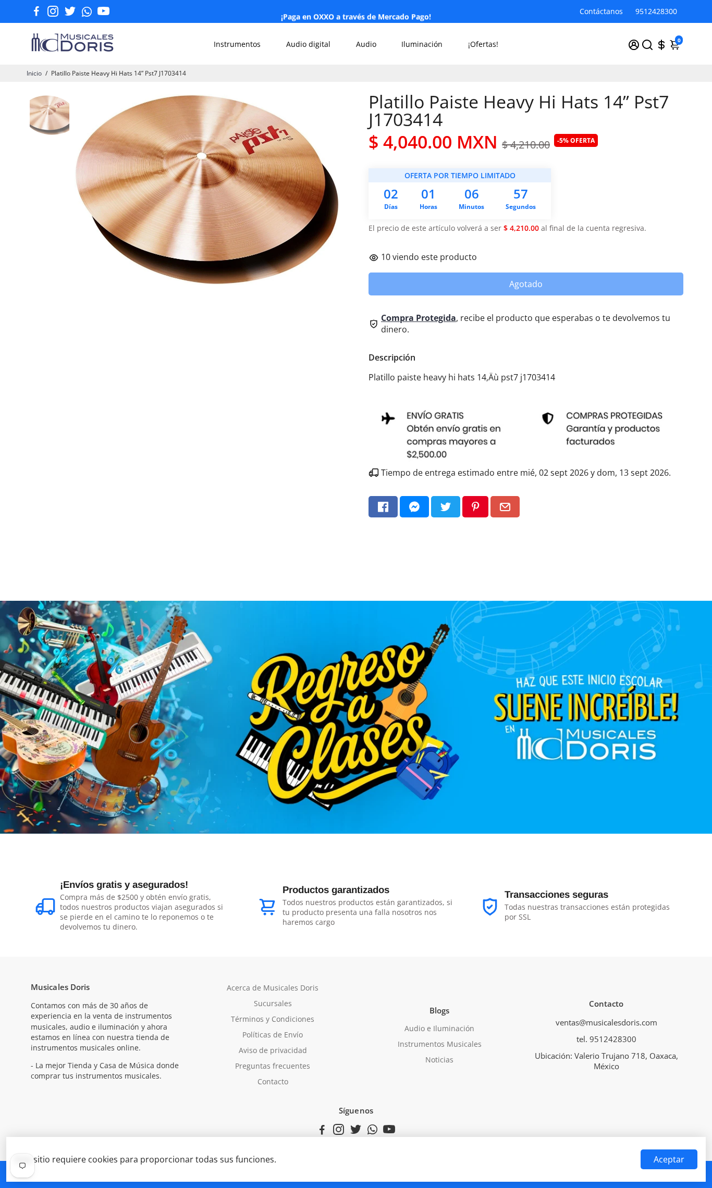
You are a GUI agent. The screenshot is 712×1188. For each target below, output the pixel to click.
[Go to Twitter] (70, 11)
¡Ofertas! (483, 44)
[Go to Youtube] (103, 11)
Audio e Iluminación (439, 1028)
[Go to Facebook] (36, 11)
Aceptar (669, 1159)
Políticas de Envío (272, 1035)
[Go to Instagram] (52, 11)
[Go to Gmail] (505, 506)
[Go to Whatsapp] (87, 11)
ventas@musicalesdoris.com (606, 1022)
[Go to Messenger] (414, 506)
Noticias (439, 1060)
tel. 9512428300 (606, 1039)
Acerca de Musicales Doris (272, 988)
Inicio (34, 73)
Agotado (526, 284)
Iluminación (422, 44)
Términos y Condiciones (272, 1019)
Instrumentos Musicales (440, 1044)
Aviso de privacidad (273, 1050)
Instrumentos (237, 44)
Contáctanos (601, 11)
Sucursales (273, 1003)
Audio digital (308, 44)
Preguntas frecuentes (272, 1066)
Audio (366, 44)
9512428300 (656, 11)
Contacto (272, 1081)
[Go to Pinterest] (475, 506)
